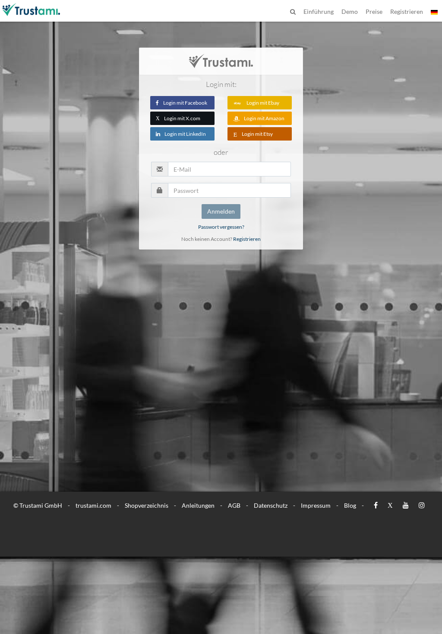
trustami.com (93, 505)
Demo (349, 11)
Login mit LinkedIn (185, 134)
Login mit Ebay (262, 102)
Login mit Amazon (264, 118)
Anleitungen (198, 505)
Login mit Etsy (257, 134)
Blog (350, 505)
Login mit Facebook (185, 102)
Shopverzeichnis (146, 505)
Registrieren (247, 239)
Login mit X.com (178, 118)
